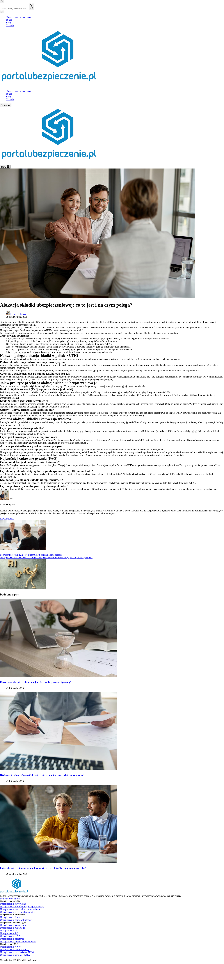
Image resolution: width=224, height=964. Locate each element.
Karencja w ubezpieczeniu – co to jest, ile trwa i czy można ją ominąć (35, 682)
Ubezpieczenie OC (9, 930)
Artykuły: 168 (7, 518)
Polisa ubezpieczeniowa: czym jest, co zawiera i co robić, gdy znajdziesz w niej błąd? (43, 868)
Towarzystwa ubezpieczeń (19, 91)
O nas (9, 94)
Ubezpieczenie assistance (12, 939)
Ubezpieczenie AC (9, 933)
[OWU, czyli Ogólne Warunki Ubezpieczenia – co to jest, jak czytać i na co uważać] (58, 769)
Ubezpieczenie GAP (10, 936)
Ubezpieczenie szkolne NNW (14, 949)
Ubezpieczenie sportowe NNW (15, 955)
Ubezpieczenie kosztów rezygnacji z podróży (22, 906)
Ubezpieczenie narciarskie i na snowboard (20, 909)
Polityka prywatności (10, 898)
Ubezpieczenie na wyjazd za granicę (17, 912)
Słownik (10, 99)
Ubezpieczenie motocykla (12, 928)
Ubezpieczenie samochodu (13, 925)
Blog (8, 96)
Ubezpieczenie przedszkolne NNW (17, 952)
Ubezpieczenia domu (10, 917)
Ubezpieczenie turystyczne (13, 904)
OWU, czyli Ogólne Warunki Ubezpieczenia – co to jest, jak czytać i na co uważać (42, 775)
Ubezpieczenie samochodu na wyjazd (18, 941)
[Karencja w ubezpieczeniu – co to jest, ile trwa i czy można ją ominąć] (58, 676)
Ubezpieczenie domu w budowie (16, 920)
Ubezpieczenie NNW (10, 946)
